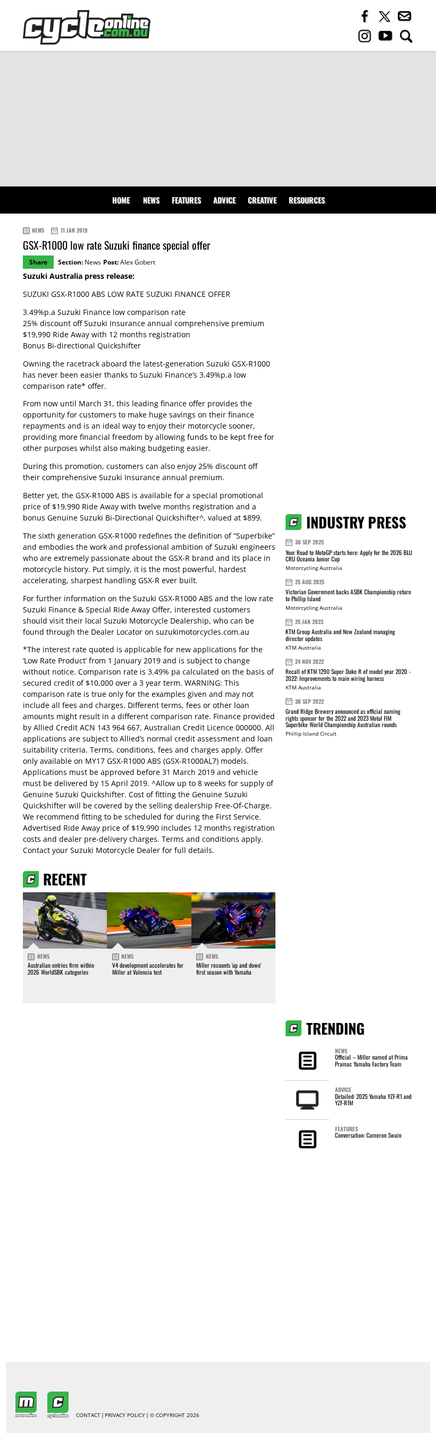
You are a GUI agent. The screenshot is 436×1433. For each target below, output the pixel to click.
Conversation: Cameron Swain (368, 1135)
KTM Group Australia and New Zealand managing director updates (340, 635)
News (151, 200)
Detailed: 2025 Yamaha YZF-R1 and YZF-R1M (373, 1099)
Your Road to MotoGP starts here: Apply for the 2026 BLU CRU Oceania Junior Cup (349, 556)
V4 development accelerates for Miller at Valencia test (147, 968)
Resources (307, 200)
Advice (224, 200)
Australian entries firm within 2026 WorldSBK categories (61, 968)
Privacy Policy (125, 1415)
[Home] (86, 27)
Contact (88, 1415)
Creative (262, 200)
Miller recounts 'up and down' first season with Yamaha (228, 968)
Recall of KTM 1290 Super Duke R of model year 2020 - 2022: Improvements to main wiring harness (348, 675)
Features (186, 200)
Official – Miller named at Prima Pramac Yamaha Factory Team (371, 1060)
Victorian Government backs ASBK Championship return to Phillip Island (348, 595)
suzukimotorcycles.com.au (202, 632)
